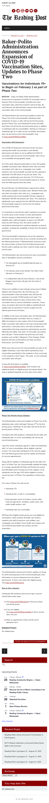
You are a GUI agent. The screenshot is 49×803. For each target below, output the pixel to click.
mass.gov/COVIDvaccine (14, 583)
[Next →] (44, 651)
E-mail (31, 10)
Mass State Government (35, 641)
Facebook (13, 10)
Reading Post (32, 35)
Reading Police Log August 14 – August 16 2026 (23, 751)
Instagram (22, 10)
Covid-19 (19, 641)
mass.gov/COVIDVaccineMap (15, 137)
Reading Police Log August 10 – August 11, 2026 (23, 762)
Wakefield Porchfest (18, 699)
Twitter (18, 10)
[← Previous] (4, 651)
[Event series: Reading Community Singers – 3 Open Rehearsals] (22, 677)
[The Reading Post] (24, 20)
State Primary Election (18, 706)
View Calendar (7, 721)
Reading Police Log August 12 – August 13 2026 (23, 756)
